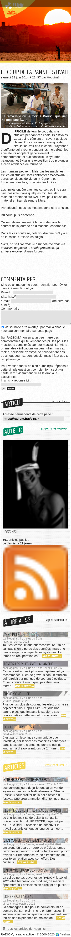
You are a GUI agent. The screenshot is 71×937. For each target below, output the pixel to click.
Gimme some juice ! (17, 693)
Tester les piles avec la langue (28, 663)
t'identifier (45, 284)
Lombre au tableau (18, 896)
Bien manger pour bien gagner (27, 840)
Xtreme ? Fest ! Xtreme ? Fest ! (26, 779)
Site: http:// (8, 296)
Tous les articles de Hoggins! (26, 928)
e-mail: (6, 301)
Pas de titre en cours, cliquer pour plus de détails (31, 4)
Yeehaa (65, 934)
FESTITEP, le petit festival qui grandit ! (34, 810)
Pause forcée (33, 251)
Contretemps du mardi (21, 727)
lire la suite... (51, 656)
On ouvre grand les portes (25, 870)
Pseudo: (7, 292)
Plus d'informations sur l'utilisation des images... (38, 126)
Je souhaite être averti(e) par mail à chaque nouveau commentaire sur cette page (33, 328)
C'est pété (11, 634)
